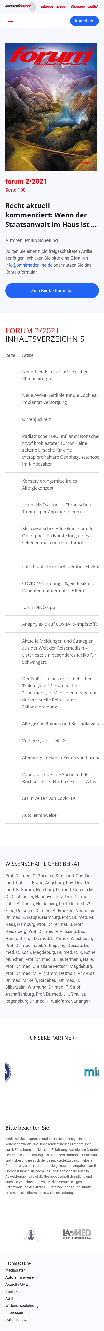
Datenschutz (16, 1319)
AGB (9, 1298)
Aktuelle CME (16, 1284)
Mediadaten (15, 1270)
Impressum (14, 1312)
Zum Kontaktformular (52, 290)
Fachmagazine (18, 1263)
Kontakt (12, 1291)
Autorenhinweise (19, 1277)
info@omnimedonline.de (28, 265)
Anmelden (84, 20)
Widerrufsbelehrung (22, 1305)
